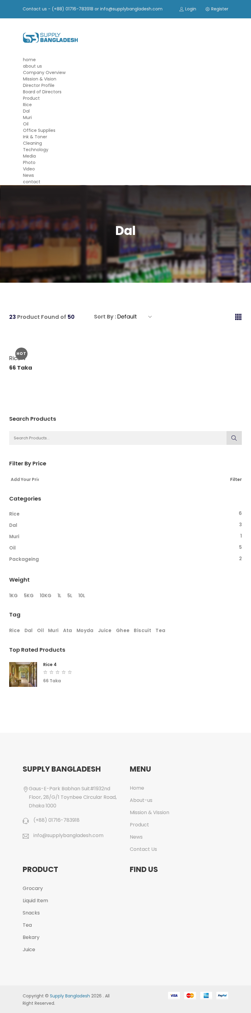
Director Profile (38, 85)
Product (31, 98)
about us (32, 66)
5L (69, 595)
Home (137, 787)
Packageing (24, 559)
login (190, 9)
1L (59, 595)
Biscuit (142, 630)
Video (29, 169)
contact (31, 182)
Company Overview (44, 72)
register (219, 9)
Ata (67, 630)
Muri (27, 117)
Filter (236, 479)
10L (81, 595)
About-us (141, 800)
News (28, 175)
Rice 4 (50, 664)
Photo (29, 162)
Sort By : (105, 316)
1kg (13, 595)
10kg (45, 595)
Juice (105, 630)
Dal (26, 111)
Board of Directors (42, 92)
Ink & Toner (35, 137)
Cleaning (32, 143)
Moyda (85, 630)
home (29, 60)
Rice (27, 105)
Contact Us (143, 849)
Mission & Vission (149, 812)
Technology (35, 150)
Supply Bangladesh (70, 996)
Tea (160, 630)
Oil (25, 124)
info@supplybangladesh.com (131, 9)
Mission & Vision (39, 79)
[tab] (238, 317)
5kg (29, 595)
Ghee (123, 630)
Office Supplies (39, 130)
